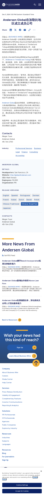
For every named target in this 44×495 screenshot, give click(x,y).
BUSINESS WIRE (15, 37)
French (6, 200)
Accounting (20, 155)
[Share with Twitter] (15, 30)
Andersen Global (8, 103)
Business (37, 148)
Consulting (33, 152)
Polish (36, 200)
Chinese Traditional (11, 204)
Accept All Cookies (22, 491)
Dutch (21, 200)
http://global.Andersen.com (20, 175)
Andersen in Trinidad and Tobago (18, 60)
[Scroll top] (36, 363)
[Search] (35, 5)
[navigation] (40, 5)
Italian (13, 200)
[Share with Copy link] (29, 30)
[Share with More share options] (34, 30)
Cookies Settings (22, 485)
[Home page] (11, 4)
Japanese (7, 208)
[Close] (41, 471)
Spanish (14, 195)
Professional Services (24, 148)
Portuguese (25, 195)
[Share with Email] (24, 30)
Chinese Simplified (29, 204)
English (6, 195)
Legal (18, 152)
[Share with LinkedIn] (10, 30)
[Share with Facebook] (20, 30)
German (36, 195)
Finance (25, 152)
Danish (29, 200)
